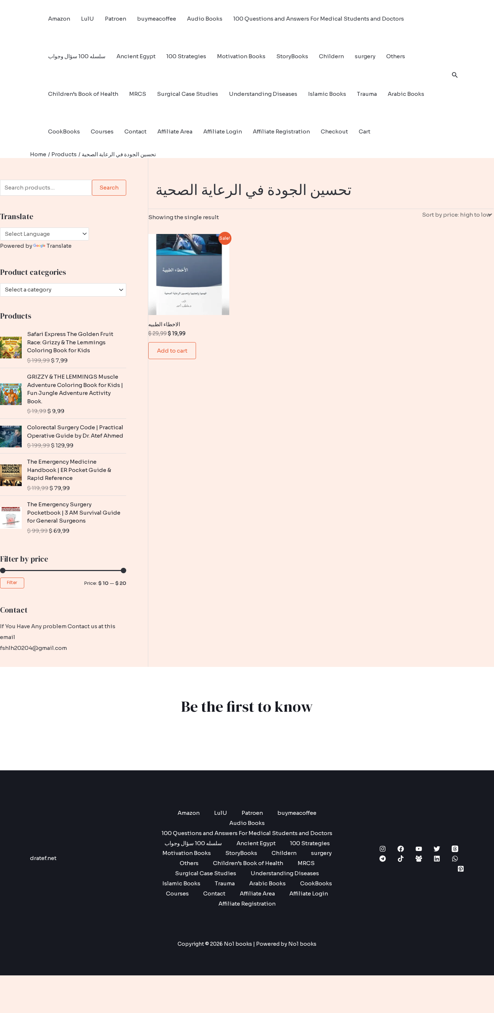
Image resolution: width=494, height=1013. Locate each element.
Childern (331, 56)
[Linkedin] (437, 858)
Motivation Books (241, 56)
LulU (87, 18)
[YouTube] (419, 849)
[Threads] (455, 849)
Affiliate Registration (281, 131)
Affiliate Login (222, 131)
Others (395, 56)
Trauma (367, 93)
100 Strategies (186, 56)
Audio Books (204, 18)
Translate (59, 245)
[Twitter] (437, 849)
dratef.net (43, 858)
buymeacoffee (156, 18)
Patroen (115, 18)
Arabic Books (406, 93)
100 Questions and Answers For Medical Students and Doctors (318, 18)
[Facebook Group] (419, 858)
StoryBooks (292, 56)
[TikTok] (400, 858)
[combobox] (63, 290)
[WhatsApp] (455, 858)
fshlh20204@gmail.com (33, 647)
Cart (364, 131)
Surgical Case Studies (187, 93)
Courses (102, 131)
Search (109, 187)
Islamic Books (327, 93)
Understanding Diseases (263, 93)
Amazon (59, 18)
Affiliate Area (174, 131)
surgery (365, 56)
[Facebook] (400, 849)
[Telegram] (382, 858)
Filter (12, 582)
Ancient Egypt (136, 56)
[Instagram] (382, 849)
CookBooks (64, 131)
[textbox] (60, 289)
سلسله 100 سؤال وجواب (77, 56)
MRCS (137, 93)
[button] (455, 75)
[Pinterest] (460, 868)
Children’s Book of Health (83, 93)
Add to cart (172, 350)
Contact (135, 131)
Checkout (334, 131)
